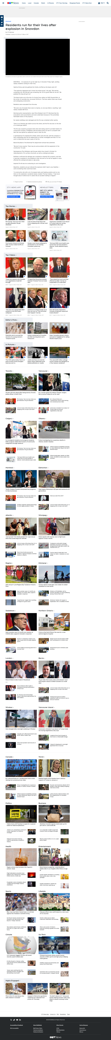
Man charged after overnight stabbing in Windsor (20, 729)
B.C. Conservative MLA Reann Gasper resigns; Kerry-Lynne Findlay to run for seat (52, 393)
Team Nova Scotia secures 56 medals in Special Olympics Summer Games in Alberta (27, 554)
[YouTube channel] (17, 1020)
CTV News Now (87, 3)
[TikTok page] (14, 1020)
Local (29, 3)
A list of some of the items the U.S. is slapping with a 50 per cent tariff (38, 223)
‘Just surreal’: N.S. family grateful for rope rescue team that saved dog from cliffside (20, 537)
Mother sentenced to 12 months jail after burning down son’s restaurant (37, 337)
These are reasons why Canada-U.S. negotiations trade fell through (15, 281)
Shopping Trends (75, 3)
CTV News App (45, 1014)
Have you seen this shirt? (56, 495)
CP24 (57, 1028)
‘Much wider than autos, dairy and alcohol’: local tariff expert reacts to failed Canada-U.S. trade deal (53, 681)
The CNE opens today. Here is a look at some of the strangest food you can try (15, 361)
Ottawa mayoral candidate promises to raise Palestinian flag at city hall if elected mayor (59, 448)
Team (68, 1014)
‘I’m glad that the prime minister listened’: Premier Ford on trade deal (37, 281)
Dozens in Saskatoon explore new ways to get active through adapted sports (26, 640)
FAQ (58, 1014)
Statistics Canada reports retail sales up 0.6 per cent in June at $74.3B (53, 824)
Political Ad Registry (38, 1031)
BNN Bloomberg (60, 1030)
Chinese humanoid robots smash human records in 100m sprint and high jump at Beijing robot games (54, 957)
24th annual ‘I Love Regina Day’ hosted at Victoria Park (20, 585)
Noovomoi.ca (83, 1030)
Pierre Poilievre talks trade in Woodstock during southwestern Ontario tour (25, 687)
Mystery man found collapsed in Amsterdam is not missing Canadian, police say (37, 244)
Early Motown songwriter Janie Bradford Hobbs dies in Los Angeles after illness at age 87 (53, 868)
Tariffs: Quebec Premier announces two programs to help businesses (21, 490)
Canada (36, 3)
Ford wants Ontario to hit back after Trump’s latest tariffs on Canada (15, 244)
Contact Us (53, 1014)
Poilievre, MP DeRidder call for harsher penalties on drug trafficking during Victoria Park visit (60, 593)
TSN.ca (58, 1031)
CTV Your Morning (61, 3)
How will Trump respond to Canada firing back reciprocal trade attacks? (59, 311)
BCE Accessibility (14, 1028)
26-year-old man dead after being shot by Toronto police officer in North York (21, 393)
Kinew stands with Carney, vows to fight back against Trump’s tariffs (52, 537)
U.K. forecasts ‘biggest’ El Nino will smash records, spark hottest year (19, 956)
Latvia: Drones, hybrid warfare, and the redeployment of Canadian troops (59, 795)
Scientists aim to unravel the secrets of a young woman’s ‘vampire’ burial (14, 337)
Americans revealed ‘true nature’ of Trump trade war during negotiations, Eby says (60, 223)
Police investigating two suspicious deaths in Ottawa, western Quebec (52, 440)
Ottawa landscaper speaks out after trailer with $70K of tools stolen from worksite (59, 457)
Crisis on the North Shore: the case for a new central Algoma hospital (52, 633)
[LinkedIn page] (20, 1020)
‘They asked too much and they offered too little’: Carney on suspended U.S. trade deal (59, 281)
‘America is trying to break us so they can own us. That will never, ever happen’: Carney (37, 311)
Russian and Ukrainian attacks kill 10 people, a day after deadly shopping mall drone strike (60, 786)
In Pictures (50, 3)
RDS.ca (81, 1031)
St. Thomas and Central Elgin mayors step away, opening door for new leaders (26, 696)
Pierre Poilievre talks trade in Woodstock (18, 680)
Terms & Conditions (38, 1030)
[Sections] (3, 3)
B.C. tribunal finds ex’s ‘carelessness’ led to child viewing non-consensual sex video (59, 400)
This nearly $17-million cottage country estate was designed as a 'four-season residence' (59, 361)
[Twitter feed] (11, 1020)
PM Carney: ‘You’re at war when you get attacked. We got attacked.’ (15, 223)
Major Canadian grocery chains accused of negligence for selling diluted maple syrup (59, 337)
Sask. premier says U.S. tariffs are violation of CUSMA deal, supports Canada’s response (26, 593)
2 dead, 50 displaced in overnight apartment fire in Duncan (59, 745)
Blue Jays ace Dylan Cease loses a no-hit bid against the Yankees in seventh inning (20, 912)
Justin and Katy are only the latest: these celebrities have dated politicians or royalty (36, 361)
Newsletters (63, 1014)
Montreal (8, 21)
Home (24, 3)
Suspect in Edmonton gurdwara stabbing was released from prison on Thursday (37, 997)
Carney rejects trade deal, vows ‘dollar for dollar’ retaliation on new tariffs (59, 554)
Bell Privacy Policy (37, 1028)
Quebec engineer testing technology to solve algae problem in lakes (27, 505)
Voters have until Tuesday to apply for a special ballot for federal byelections (21, 824)
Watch (43, 3)
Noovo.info (82, 1028)
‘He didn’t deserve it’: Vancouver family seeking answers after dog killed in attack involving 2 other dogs (60, 998)
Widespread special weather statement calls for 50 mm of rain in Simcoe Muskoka (59, 698)
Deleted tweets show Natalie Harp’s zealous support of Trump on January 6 (52, 779)
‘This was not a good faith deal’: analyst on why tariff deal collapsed (15, 311)
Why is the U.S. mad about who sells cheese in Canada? (15, 996)
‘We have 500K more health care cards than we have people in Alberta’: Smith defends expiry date (59, 245)
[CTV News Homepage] (13, 3)
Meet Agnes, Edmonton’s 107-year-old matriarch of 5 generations (54, 490)
